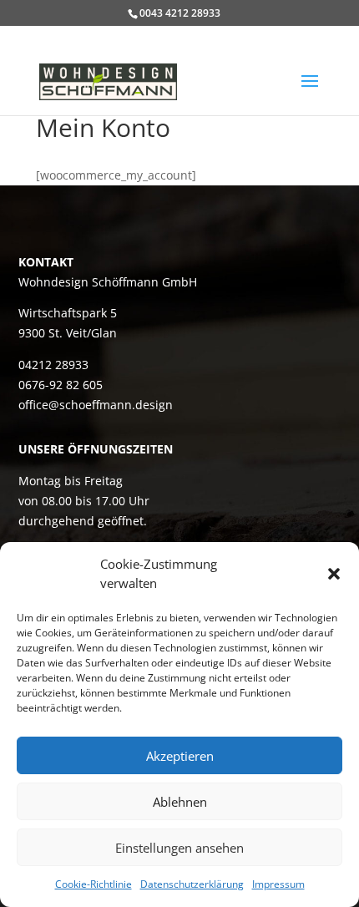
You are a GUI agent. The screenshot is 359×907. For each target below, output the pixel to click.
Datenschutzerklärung (192, 884)
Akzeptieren (180, 755)
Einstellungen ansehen (179, 847)
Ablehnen (180, 801)
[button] (334, 573)
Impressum (278, 884)
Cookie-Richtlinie (93, 884)
